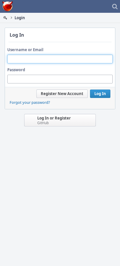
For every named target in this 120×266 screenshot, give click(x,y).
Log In (100, 93)
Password (16, 69)
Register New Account (62, 93)
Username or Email (25, 49)
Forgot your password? (30, 102)
